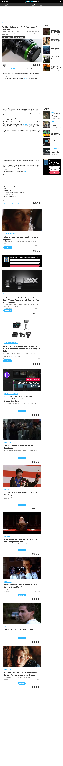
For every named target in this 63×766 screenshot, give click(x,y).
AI (4, 4)
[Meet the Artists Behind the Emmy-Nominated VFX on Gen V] (22, 701)
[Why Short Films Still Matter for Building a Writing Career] (46, 124)
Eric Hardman (7, 546)
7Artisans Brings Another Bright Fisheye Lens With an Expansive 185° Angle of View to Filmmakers (21, 300)
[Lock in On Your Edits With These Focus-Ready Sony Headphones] (46, 133)
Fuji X (19, 108)
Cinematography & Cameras (27, 4)
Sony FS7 (26, 78)
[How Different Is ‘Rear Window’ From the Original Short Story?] (22, 568)
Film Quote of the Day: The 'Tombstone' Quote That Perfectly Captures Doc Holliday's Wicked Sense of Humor (56, 33)
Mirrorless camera (23, 200)
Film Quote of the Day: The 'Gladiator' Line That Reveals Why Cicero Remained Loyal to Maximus (55, 51)
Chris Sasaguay (7, 591)
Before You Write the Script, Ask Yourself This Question (55, 115)
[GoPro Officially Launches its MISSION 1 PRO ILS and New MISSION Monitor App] (46, 67)
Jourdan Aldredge (8, 308)
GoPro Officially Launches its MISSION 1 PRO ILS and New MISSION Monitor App (56, 69)
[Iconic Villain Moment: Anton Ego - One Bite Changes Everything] (22, 523)
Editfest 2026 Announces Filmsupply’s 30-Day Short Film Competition (55, 60)
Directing (9, 4)
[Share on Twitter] (36, 65)
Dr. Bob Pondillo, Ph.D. (56, 127)
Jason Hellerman (8, 454)
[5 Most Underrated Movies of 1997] (22, 613)
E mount (24, 171)
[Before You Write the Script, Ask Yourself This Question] (46, 115)
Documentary (37, 4)
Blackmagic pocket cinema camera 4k (13, 200)
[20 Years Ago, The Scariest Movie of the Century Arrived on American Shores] (22, 656)
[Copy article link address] (39, 65)
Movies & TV (57, 4)
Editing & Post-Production (47, 4)
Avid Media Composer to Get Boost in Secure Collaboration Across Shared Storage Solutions (20, 398)
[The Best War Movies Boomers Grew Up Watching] (22, 476)
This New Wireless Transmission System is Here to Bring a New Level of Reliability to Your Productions (55, 153)
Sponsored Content (8, 726)
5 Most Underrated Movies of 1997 (18, 630)
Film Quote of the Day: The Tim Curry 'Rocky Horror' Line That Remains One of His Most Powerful (55, 42)
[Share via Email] (38, 65)
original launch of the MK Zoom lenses (12, 68)
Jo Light (6, 245)
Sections (6, 1)
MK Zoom (6, 200)
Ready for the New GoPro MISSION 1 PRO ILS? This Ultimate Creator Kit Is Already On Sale (21, 348)
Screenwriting (17, 4)
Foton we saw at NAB (26, 124)
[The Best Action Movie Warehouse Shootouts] (22, 429)
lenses (27, 200)
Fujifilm (19, 200)
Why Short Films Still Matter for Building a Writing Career (55, 124)
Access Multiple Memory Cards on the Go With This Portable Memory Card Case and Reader (56, 143)
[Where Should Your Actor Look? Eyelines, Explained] (22, 220)
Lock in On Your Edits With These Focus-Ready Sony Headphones (55, 133)
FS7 (8, 113)
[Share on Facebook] (34, 65)
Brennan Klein (7, 679)
